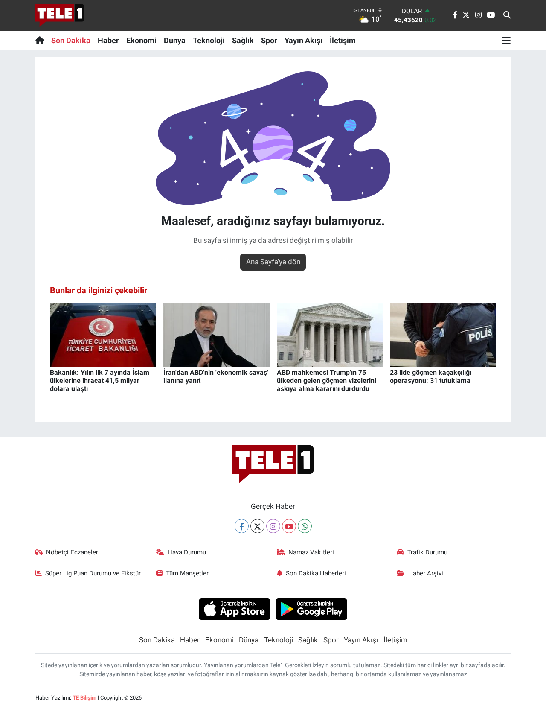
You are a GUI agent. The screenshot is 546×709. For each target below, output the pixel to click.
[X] (257, 526)
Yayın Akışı (303, 40)
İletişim (343, 40)
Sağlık (243, 40)
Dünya (175, 40)
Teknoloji (209, 40)
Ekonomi (141, 40)
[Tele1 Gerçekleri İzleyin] (59, 15)
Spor (269, 40)
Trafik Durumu (427, 552)
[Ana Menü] (506, 40)
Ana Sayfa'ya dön (273, 261)
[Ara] (507, 15)
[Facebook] (242, 526)
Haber (108, 40)
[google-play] (311, 608)
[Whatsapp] (305, 526)
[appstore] (234, 608)
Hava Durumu (187, 552)
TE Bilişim (84, 697)
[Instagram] (273, 526)
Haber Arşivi (425, 573)
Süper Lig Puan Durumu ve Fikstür (93, 573)
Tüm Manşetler (187, 573)
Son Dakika (70, 40)
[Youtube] (289, 526)
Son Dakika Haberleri (316, 573)
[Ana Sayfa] (41, 40)
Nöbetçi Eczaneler (72, 552)
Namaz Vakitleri (311, 552)
